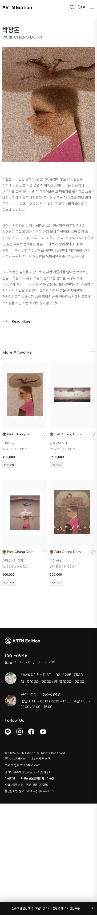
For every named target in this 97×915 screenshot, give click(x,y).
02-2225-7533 (69, 675)
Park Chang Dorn (20, 434)
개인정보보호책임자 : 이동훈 (37, 778)
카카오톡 (8, 732)
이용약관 (10, 778)
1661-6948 (16, 655)
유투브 (43, 732)
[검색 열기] (72, 7)
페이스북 (31, 732)
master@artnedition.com (22, 765)
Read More (21, 321)
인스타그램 (19, 732)
